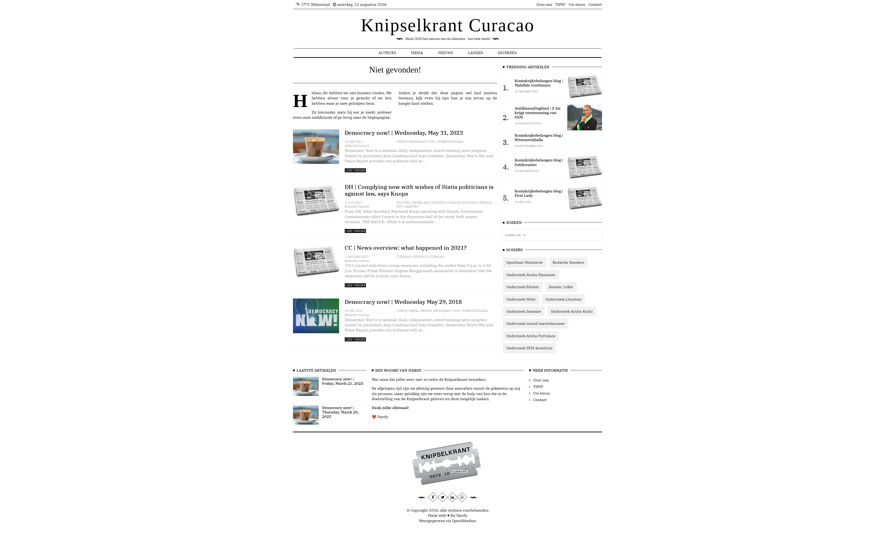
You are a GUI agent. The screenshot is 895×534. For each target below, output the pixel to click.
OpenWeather (464, 520)
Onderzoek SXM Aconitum (529, 348)
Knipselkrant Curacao (447, 25)
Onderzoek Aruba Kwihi (572, 311)
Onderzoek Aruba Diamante (530, 274)
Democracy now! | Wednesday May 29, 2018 (403, 301)
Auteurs (387, 52)
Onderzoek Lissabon (563, 299)
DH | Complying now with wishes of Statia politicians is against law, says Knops (419, 190)
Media (417, 52)
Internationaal (450, 142)
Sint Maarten (407, 206)
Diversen (507, 52)
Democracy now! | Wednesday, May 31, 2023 (404, 132)
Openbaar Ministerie (524, 262)
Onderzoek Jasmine (523, 311)
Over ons (544, 4)
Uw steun (577, 4)
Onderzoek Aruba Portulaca (530, 335)
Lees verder (355, 170)
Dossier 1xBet (561, 286)
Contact (595, 4)
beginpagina (379, 117)
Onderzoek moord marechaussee (535, 323)
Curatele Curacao (446, 203)
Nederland (420, 203)
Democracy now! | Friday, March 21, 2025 (342, 381)
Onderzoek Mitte (521, 299)
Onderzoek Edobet (522, 286)
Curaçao (437, 257)
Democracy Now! (422, 142)
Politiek (403, 203)
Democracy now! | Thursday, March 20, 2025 (340, 412)
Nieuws (445, 52)
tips (445, 98)
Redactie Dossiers (568, 262)
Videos (401, 142)
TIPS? (560, 4)
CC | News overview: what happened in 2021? (406, 247)
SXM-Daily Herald (477, 203)
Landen (475, 52)
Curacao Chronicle (412, 257)
